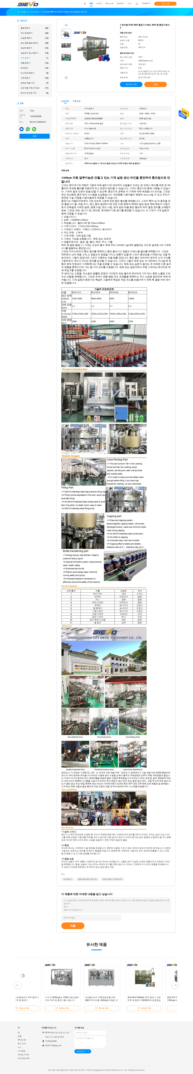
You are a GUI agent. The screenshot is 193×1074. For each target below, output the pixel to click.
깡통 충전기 (34, 63)
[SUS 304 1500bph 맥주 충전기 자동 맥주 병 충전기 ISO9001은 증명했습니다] (36, 975)
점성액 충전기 (34, 48)
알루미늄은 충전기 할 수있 (87, 879)
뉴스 (19, 1047)
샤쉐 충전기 (34, 78)
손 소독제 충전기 (34, 73)
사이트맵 (21, 1051)
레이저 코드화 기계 (34, 93)
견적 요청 (165, 3)
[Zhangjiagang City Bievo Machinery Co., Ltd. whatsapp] (28, 129)
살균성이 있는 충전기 (34, 53)
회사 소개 (21, 1043)
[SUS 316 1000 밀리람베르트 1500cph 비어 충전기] (76, 975)
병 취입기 (34, 68)
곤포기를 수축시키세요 (34, 88)
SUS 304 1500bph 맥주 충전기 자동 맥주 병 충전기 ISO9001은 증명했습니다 (36, 1000)
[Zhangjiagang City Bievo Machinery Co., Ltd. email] (21, 129)
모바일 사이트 (23, 1055)
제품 (19, 1036)
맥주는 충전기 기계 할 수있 (112, 879)
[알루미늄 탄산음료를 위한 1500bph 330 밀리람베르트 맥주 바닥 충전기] (115, 975)
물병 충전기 (34, 28)
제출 (72, 925)
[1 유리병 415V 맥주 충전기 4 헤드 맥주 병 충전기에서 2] (94, 45)
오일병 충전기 (34, 38)
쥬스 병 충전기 (34, 33)
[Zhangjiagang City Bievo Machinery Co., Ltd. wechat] (34, 129)
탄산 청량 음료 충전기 (34, 43)
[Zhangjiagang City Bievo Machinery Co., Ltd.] (28, 4)
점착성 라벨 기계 (34, 83)
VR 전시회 (22, 1040)
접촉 (34, 136)
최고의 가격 (131, 84)
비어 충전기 (34, 58)
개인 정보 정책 (24, 1058)
